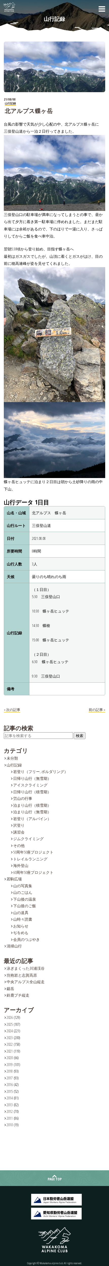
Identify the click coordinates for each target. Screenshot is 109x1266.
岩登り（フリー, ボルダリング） (40, 771)
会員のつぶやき (26, 939)
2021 (10, 1051)
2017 (10, 1077)
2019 (10, 1064)
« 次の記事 (12, 709)
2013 (10, 1104)
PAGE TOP (55, 1179)
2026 (10, 1017)
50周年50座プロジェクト (33, 852)
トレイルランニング (30, 858)
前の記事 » (97, 709)
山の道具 (20, 912)
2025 (10, 1024)
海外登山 (20, 865)
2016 (10, 1084)
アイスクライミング (30, 784)
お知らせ (20, 925)
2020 (10, 1057)
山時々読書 (22, 919)
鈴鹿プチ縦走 (18, 995)
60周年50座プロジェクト (33, 872)
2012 (10, 1111)
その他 (19, 845)
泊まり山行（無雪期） (32, 811)
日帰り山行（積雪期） (32, 791)
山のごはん (22, 892)
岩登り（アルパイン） (32, 818)
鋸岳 (10, 988)
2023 (10, 1037)
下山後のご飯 (24, 905)
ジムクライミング (28, 838)
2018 (10, 1071)
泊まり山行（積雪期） (32, 805)
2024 (10, 1030)
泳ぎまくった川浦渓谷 (26, 968)
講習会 (19, 832)
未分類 (12, 758)
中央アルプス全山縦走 (26, 981)
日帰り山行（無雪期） (32, 778)
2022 (10, 1044)
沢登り (19, 825)
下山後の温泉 (24, 899)
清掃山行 (14, 945)
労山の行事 (22, 798)
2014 (10, 1097)
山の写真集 (22, 885)
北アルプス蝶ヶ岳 (29, 111)
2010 (10, 1124)
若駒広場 (14, 878)
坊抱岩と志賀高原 (22, 975)
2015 (10, 1091)
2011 (10, 1118)
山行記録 (14, 764)
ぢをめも (20, 932)
